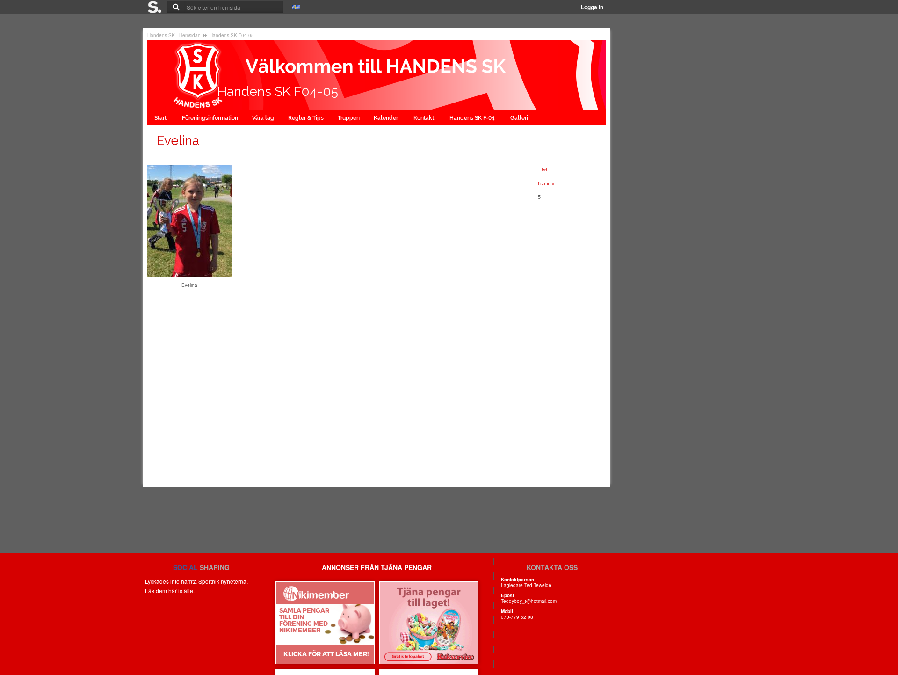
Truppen (349, 118)
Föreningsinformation (210, 118)
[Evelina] (189, 220)
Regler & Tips (306, 118)
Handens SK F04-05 (232, 35)
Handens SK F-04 (472, 118)
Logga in (592, 7)
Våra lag (263, 118)
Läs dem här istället (170, 590)
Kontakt (424, 118)
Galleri (519, 118)
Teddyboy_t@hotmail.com (529, 601)
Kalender (386, 118)
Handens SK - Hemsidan (174, 35)
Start (161, 118)
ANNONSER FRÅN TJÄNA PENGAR (377, 567)
